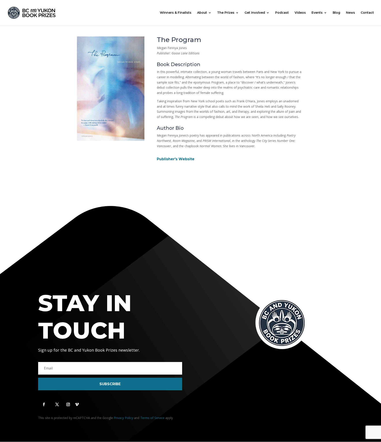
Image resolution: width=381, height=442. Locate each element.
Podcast (282, 13)
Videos (300, 13)
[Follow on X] (57, 404)
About (202, 13)
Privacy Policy (123, 418)
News (350, 13)
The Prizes (225, 13)
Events (317, 13)
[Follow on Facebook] (44, 404)
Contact (367, 13)
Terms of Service (152, 418)
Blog (336, 13)
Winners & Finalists (175, 13)
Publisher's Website (175, 159)
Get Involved (255, 13)
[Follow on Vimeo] (76, 404)
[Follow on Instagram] (68, 404)
